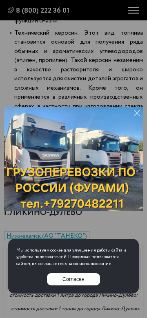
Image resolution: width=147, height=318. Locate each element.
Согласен (73, 279)
